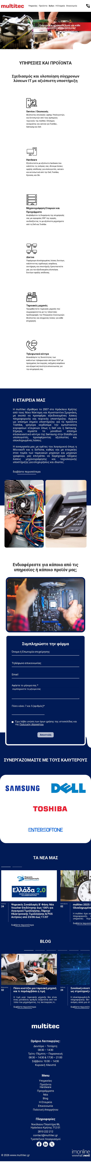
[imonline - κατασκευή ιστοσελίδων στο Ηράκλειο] (81, 1152)
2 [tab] (45, 44)
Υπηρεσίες (32, 6)
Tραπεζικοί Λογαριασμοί (46, 1139)
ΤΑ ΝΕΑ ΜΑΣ (45, 857)
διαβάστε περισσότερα (27, 471)
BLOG (45, 941)
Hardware (45, 1087)
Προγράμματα (45, 1090)
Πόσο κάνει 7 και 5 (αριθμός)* (28, 706)
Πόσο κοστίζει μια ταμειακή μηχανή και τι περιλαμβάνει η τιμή (35, 990)
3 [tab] (50, 44)
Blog (45, 1098)
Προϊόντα (43, 6)
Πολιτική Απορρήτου (45, 1109)
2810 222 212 (45, 1131)
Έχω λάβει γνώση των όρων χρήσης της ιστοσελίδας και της (46, 723)
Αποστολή (45, 734)
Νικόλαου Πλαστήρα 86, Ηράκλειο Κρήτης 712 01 (45, 1126)
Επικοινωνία (71, 6)
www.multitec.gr (20, 1155)
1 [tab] (41, 44)
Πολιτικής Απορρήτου (32, 724)
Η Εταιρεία (60, 6)
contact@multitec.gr (45, 1135)
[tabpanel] (45, 29)
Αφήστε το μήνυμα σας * (25, 685)
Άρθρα (51, 6)
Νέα (45, 1094)
